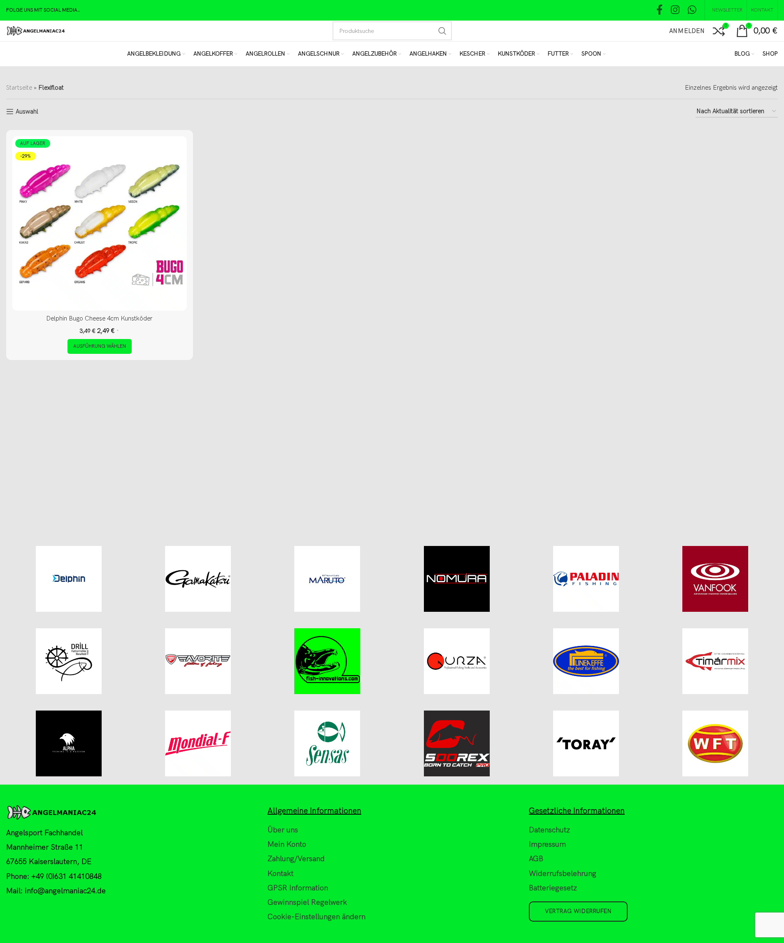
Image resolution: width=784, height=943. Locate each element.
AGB (536, 859)
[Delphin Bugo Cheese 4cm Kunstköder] (99, 223)
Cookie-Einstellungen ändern (316, 917)
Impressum (547, 844)
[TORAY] (586, 743)
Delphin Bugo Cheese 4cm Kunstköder (99, 318)
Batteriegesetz (553, 888)
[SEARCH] (442, 30)
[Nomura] (456, 579)
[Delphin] (68, 579)
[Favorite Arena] (198, 661)
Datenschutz (549, 830)
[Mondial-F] (198, 743)
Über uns (283, 830)
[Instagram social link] (675, 10)
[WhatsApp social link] (692, 10)
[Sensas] (327, 743)
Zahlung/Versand (296, 859)
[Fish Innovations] (327, 661)
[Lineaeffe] (586, 661)
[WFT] (715, 743)
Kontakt (280, 873)
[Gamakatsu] (198, 579)
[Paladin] (586, 579)
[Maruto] (327, 579)
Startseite (19, 87)
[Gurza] (456, 661)
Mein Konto (287, 844)
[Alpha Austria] (68, 743)
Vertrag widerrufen (578, 911)
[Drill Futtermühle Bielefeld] (68, 661)
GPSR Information (298, 888)
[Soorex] (456, 743)
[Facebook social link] (659, 10)
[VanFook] (715, 579)
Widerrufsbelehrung (562, 873)
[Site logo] (35, 30)
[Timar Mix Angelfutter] (715, 661)
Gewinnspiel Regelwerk (307, 902)
